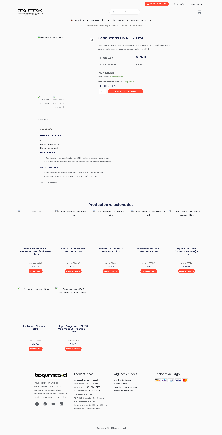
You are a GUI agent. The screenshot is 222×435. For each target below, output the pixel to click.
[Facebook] (37, 404)
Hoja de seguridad (49, 147)
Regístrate (179, 4)
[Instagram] (45, 404)
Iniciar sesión (196, 4)
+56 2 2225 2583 (91, 383)
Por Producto (79, 20)
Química (90, 25)
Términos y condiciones (125, 387)
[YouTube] (53, 404)
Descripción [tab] (46, 129)
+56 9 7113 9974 (92, 390)
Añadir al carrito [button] (73, 271)
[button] (92, 40)
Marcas (144, 20)
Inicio (82, 25)
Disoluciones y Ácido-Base (107, 25)
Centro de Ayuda (122, 380)
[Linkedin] (61, 404)
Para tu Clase (99, 20)
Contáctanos (35, 271)
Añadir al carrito (125, 91)
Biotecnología (118, 20)
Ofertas (135, 20)
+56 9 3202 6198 (92, 387)
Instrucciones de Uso (50, 144)
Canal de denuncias (123, 390)
